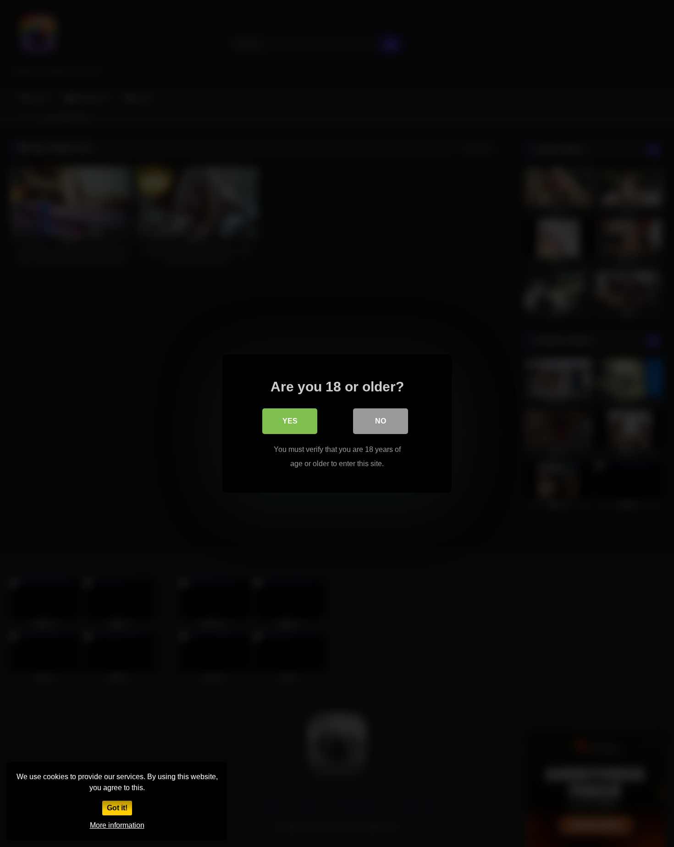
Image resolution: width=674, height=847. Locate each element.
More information (117, 825)
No (380, 421)
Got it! (117, 808)
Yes (290, 421)
